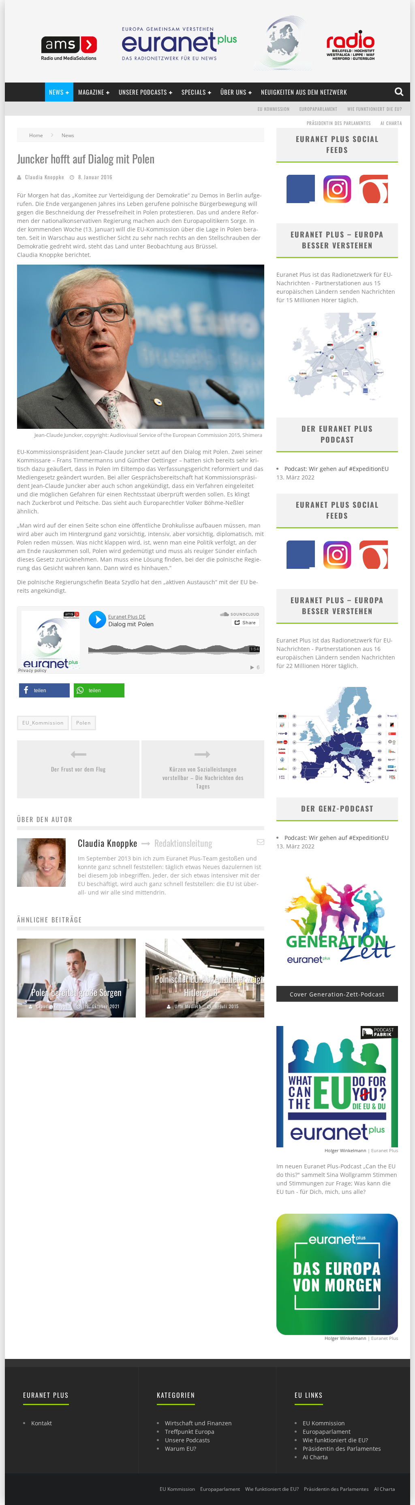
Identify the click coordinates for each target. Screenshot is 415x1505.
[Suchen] (400, 92)
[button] (44, 690)
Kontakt (41, 1423)
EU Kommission (274, 109)
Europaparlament (318, 109)
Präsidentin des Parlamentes (339, 123)
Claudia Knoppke (44, 177)
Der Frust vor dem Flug (78, 769)
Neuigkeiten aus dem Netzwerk (304, 91)
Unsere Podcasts (143, 91)
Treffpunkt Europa (189, 1431)
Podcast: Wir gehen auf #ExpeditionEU (337, 469)
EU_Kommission (43, 722)
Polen (83, 722)
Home (36, 135)
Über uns (233, 91)
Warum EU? (180, 1448)
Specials (194, 91)
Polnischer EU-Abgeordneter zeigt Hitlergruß (209, 985)
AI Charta (391, 123)
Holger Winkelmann (345, 1150)
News (56, 91)
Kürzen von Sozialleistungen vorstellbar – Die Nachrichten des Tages (203, 777)
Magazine (91, 91)
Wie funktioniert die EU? (374, 109)
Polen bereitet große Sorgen (76, 992)
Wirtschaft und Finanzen (198, 1423)
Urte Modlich (188, 1006)
